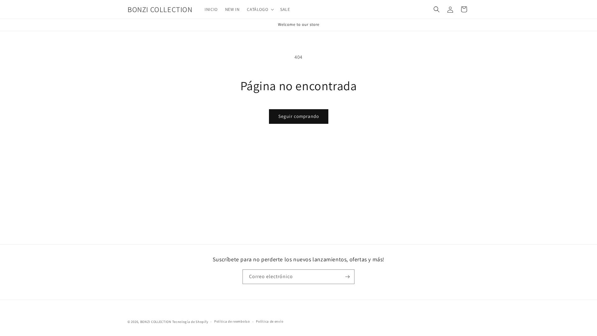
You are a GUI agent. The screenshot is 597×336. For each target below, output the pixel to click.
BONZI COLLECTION (155, 322)
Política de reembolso (232, 321)
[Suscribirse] (347, 276)
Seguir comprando (298, 116)
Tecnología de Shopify (190, 322)
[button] (259, 9)
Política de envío (269, 321)
